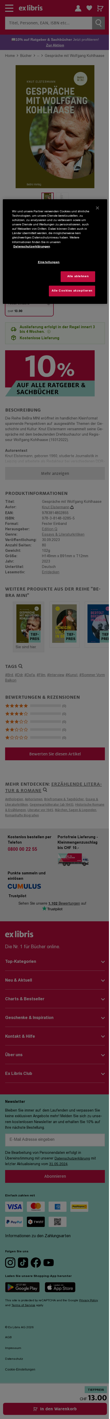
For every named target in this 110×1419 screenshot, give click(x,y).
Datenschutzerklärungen (31, 246)
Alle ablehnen (78, 276)
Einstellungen (49, 262)
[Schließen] (97, 208)
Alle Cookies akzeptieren (72, 290)
